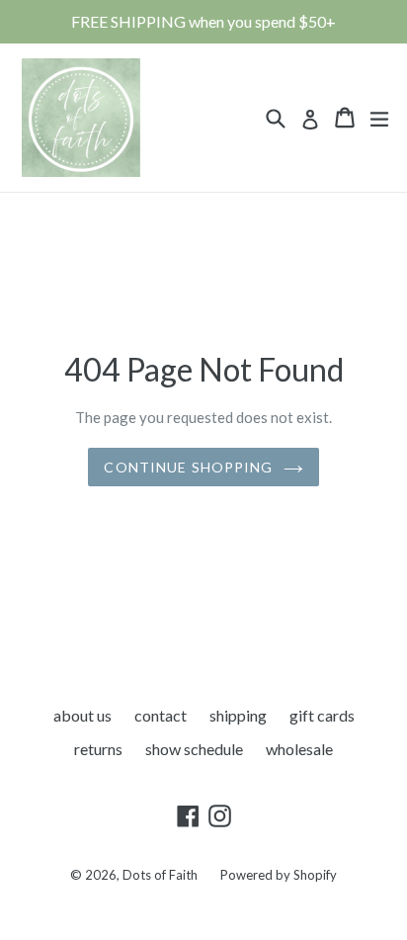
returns (98, 748)
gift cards (322, 715)
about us (82, 715)
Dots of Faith (160, 875)
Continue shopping (188, 467)
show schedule (194, 748)
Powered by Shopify (278, 875)
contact (160, 715)
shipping (238, 715)
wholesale (299, 748)
